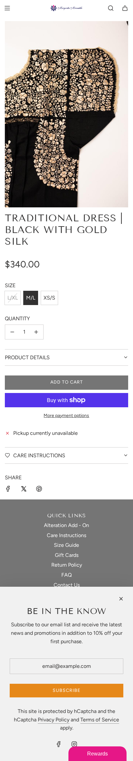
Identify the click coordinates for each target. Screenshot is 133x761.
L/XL (12, 298)
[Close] (121, 599)
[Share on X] (23, 490)
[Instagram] (74, 744)
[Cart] (125, 8)
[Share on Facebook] (8, 490)
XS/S (49, 298)
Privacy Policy (53, 720)
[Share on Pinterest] (39, 490)
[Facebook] (59, 744)
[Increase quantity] (36, 332)
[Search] (111, 8)
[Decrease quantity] (12, 332)
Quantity (17, 318)
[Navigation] (7, 8)
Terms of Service (99, 720)
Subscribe (66, 690)
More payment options (66, 415)
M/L (30, 298)
